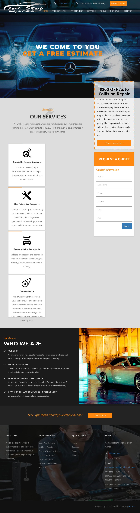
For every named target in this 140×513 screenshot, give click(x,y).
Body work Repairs (47, 443)
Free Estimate (118, 3)
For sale (114, 11)
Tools (103, 11)
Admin (131, 506)
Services (91, 11)
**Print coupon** (114, 143)
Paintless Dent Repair (48, 463)
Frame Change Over (47, 455)
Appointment (76, 11)
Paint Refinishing (46, 459)
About (74, 451)
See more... (43, 467)
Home (45, 11)
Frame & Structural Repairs (50, 451)
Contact (127, 11)
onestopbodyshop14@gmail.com (120, 467)
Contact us (100, 415)
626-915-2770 (66, 3)
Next (127, 226)
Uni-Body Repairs (46, 447)
